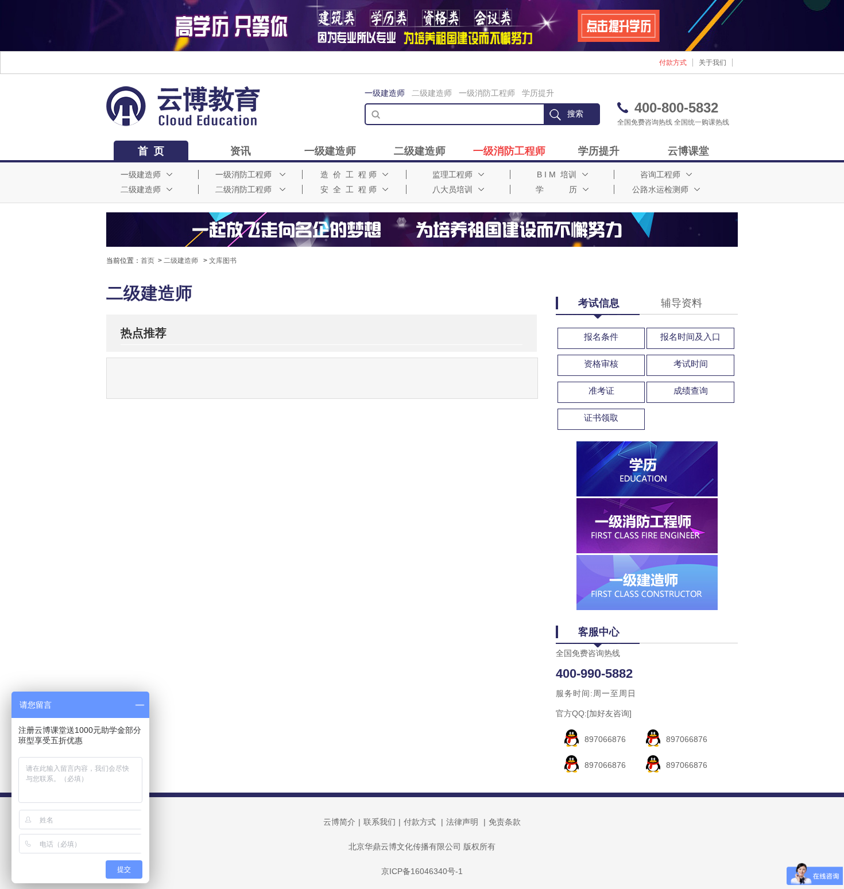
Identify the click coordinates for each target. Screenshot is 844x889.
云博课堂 (688, 151)
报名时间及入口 (690, 336)
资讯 (240, 151)
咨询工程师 (660, 174)
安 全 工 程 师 (348, 189)
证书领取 (601, 417)
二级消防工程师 (243, 189)
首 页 (151, 151)
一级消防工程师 (487, 93)
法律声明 (462, 821)
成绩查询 (690, 390)
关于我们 (712, 63)
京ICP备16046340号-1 (422, 871)
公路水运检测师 (660, 189)
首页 (147, 261)
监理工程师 (452, 174)
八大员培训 (452, 189)
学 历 (556, 189)
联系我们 (379, 821)
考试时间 (690, 363)
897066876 (605, 739)
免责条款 (505, 821)
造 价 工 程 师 (348, 174)
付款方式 (673, 63)
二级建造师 (432, 93)
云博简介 (339, 821)
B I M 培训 (556, 174)
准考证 (601, 390)
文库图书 (223, 261)
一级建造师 (385, 93)
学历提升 (538, 93)
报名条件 (601, 336)
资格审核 (601, 363)
